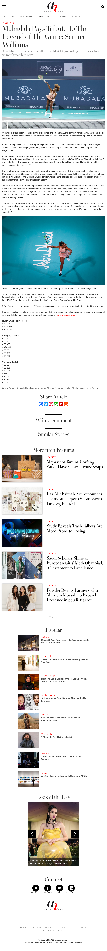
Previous (32, 834)
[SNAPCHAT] (35, 888)
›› (56, 617)
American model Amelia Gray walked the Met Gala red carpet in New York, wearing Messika (53, 862)
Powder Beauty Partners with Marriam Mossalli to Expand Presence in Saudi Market (72, 595)
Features (20, 16)
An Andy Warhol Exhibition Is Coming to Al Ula (64, 776)
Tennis (82, 388)
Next (75, 834)
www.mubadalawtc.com (67, 315)
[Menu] (4, 7)
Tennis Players (92, 388)
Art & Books (46, 656)
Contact (84, 927)
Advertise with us (55, 930)
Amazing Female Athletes (42, 388)
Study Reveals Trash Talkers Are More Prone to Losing (75, 528)
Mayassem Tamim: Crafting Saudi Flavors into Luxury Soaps (75, 464)
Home (4, 16)
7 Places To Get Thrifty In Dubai (56, 737)
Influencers (46, 714)
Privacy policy (43, 927)
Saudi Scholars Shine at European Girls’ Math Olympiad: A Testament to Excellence (75, 563)
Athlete (75, 388)
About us (66, 927)
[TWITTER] (59, 888)
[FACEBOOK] (47, 888)
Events (44, 773)
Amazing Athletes (62, 388)
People (12, 16)
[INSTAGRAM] (71, 888)
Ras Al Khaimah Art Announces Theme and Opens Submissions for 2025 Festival (74, 499)
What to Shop (47, 734)
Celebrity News (23, 388)
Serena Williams (9, 388)
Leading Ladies (48, 675)
